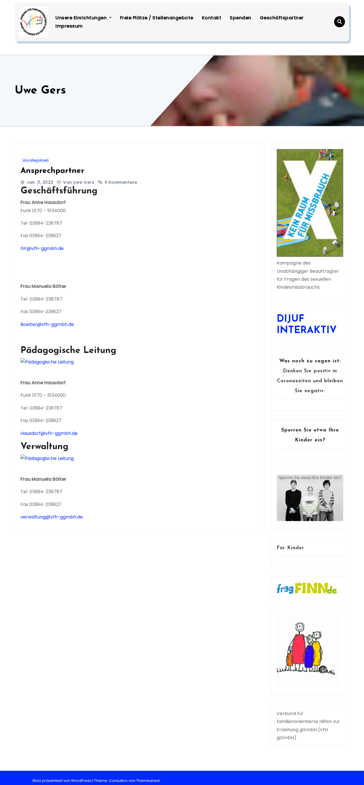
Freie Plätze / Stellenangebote (156, 18)
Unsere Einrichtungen (81, 18)
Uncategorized (35, 160)
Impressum (69, 26)
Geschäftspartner (282, 18)
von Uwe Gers (79, 182)
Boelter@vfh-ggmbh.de (47, 324)
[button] (339, 21)
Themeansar (148, 780)
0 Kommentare (121, 182)
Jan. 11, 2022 (39, 182)
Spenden (240, 18)
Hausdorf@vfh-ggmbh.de (49, 433)
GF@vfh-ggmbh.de (42, 248)
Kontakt (212, 18)
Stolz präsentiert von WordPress (62, 780)
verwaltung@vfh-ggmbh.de (51, 517)
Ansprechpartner (52, 171)
